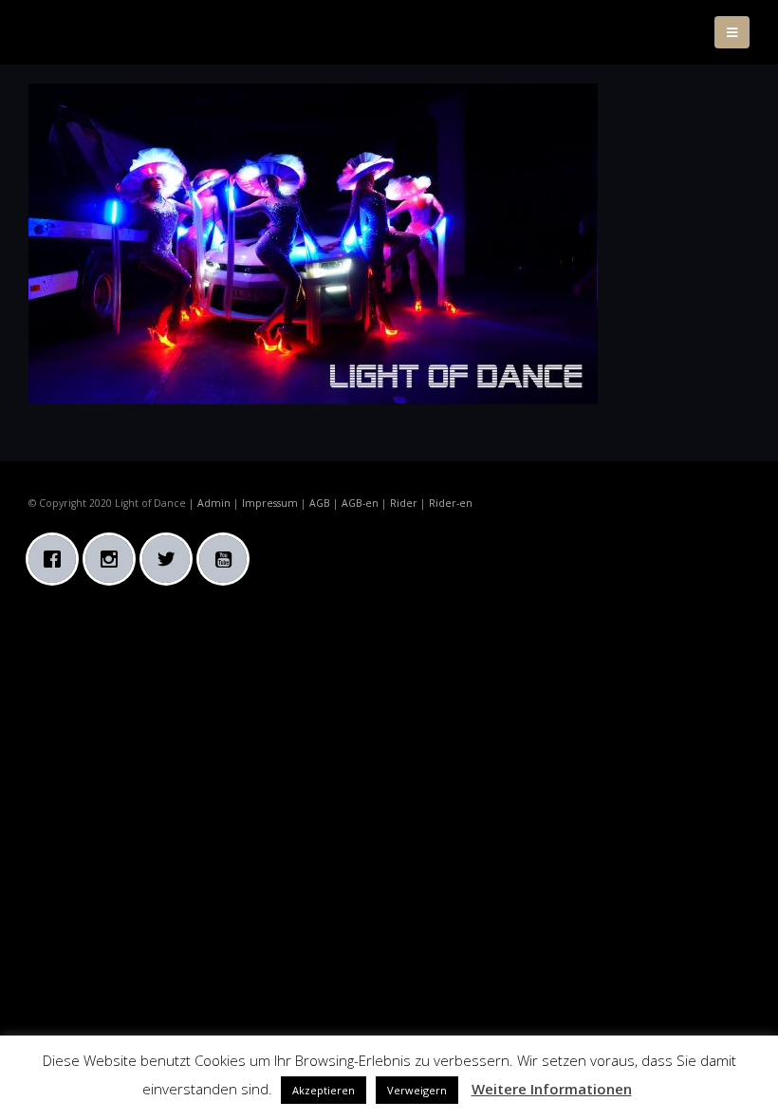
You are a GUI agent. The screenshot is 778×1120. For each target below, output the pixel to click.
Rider (403, 503)
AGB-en (360, 503)
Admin (214, 503)
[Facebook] (56, 559)
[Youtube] (227, 559)
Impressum (270, 503)
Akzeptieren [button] (323, 1090)
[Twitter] (170, 559)
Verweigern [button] (417, 1090)
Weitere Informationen (552, 1088)
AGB (319, 503)
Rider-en (450, 503)
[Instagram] (113, 559)
